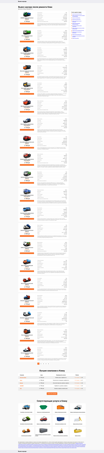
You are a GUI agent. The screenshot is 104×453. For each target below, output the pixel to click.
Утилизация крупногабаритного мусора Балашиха (78, 36)
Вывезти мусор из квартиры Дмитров (78, 30)
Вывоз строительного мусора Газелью (77, 412)
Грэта (21, 380)
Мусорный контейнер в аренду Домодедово (77, 26)
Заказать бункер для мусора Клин (63, 446)
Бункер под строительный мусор (43, 412)
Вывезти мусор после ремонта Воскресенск (77, 32)
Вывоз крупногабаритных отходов (43, 423)
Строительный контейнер (26, 435)
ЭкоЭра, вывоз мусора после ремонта (27, 178)
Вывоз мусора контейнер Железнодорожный (76, 24)
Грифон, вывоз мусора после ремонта (27, 248)
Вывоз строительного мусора (60, 412)
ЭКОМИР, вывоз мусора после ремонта (27, 18)
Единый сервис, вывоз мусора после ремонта (26, 196)
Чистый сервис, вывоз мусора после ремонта (26, 53)
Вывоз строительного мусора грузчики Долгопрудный (78, 28)
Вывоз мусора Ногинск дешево (58, 447)
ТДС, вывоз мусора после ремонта (26, 36)
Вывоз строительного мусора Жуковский (76, 21)
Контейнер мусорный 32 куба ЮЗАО (73, 444)
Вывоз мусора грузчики (77, 423)
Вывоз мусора (77, 435)
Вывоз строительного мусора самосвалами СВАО (44, 447)
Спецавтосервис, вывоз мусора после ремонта (27, 160)
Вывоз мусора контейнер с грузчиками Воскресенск (32, 445)
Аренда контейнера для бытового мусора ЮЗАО (49, 445)
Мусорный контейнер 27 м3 (60, 423)
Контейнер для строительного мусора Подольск (66, 445)
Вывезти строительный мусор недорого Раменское (48, 446)
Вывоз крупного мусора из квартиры (60, 435)
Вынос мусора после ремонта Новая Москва (77, 446)
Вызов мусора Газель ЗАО (76, 19)
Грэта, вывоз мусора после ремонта (27, 335)
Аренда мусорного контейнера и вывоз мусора (43, 435)
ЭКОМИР (22, 385)
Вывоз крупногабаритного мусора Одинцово (31, 446)
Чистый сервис (23, 377)
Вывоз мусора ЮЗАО (75, 38)
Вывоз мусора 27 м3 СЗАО (61, 444)
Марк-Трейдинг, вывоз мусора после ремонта (27, 125)
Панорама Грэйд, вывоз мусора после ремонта (27, 214)
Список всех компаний (52, 393)
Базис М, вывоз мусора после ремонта (27, 231)
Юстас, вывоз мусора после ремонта (27, 284)
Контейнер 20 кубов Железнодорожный (50, 444)
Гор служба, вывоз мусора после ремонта (27, 142)
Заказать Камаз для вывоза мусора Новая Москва (27, 447)
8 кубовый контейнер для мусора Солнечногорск (34, 444)
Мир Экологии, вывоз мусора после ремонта (27, 107)
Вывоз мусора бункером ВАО (76, 34)
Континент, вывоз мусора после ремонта (27, 318)
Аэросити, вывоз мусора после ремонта (27, 301)
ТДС (21, 388)
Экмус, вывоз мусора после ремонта (27, 266)
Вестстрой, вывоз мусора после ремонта (27, 71)
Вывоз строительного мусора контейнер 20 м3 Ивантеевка (78, 16)
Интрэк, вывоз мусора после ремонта (27, 353)
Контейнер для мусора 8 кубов (26, 412)
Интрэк (21, 383)
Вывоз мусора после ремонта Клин (70, 447)
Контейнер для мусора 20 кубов (26, 423)
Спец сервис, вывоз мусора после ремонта (27, 89)
